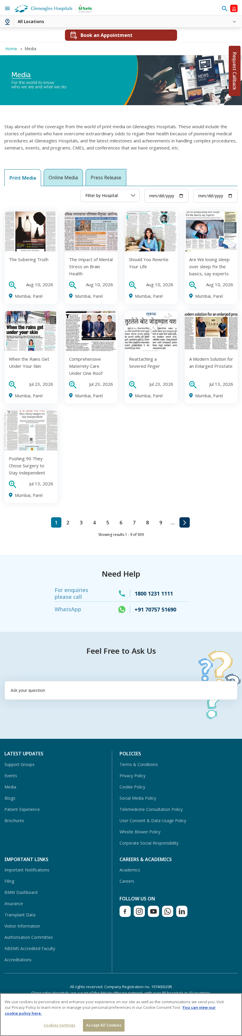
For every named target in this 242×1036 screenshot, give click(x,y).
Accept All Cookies (103, 1025)
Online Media (63, 177)
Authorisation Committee (28, 937)
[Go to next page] (184, 522)
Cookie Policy (132, 787)
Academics (130, 870)
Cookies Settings (59, 1025)
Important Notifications (26, 870)
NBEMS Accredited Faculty (29, 948)
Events (10, 775)
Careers (127, 881)
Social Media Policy (138, 798)
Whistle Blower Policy (140, 832)
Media (10, 787)
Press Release (106, 177)
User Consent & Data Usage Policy (153, 820)
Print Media (22, 178)
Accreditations (18, 959)
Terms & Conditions (139, 764)
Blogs (9, 798)
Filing (9, 881)
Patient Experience (22, 809)
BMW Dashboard (20, 892)
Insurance (13, 903)
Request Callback (234, 71)
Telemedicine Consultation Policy (151, 809)
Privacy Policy (132, 775)
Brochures (14, 820)
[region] (121, 1014)
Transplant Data (19, 915)
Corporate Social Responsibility (149, 843)
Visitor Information (22, 926)
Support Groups (19, 764)
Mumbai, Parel (28, 296)
